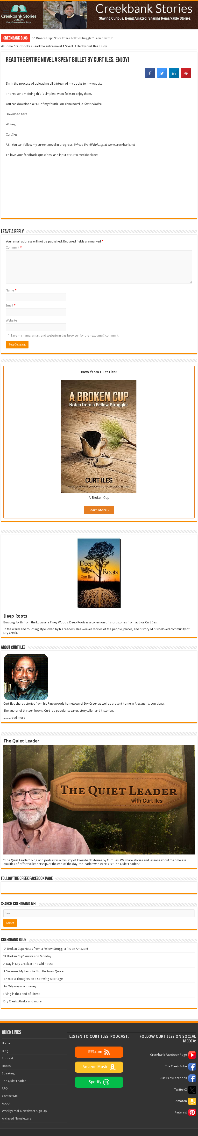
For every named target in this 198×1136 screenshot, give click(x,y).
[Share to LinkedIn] (174, 76)
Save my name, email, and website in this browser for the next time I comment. (65, 335)
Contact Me (10, 1096)
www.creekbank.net (121, 144)
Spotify (95, 1082)
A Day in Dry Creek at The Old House (28, 964)
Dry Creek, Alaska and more (22, 1001)
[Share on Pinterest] (186, 76)
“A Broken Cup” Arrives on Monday (27, 956)
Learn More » (99, 510)
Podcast (7, 1058)
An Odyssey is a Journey (19, 986)
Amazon (181, 1101)
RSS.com (95, 1051)
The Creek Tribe (176, 1066)
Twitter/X (180, 1089)
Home (8, 46)
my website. (95, 83)
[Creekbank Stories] (99, 15)
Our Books (22, 46)
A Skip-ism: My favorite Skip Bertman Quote (33, 971)
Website (11, 320)
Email (10, 305)
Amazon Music (95, 1066)
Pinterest (181, 1112)
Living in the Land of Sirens (21, 994)
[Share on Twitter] (162, 76)
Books (6, 1066)
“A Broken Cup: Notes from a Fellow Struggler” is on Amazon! (72, 38)
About (6, 1103)
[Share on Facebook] (150, 76)
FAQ (5, 1088)
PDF (37, 104)
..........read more (14, 717)
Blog (5, 1051)
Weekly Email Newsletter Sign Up (24, 1111)
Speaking (8, 1073)
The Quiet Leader (14, 1081)
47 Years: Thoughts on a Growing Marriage (33, 979)
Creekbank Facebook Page (168, 1054)
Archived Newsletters (16, 1118)
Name (11, 290)
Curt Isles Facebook (173, 1078)
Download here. (17, 114)
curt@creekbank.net (84, 155)
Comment (14, 247)
